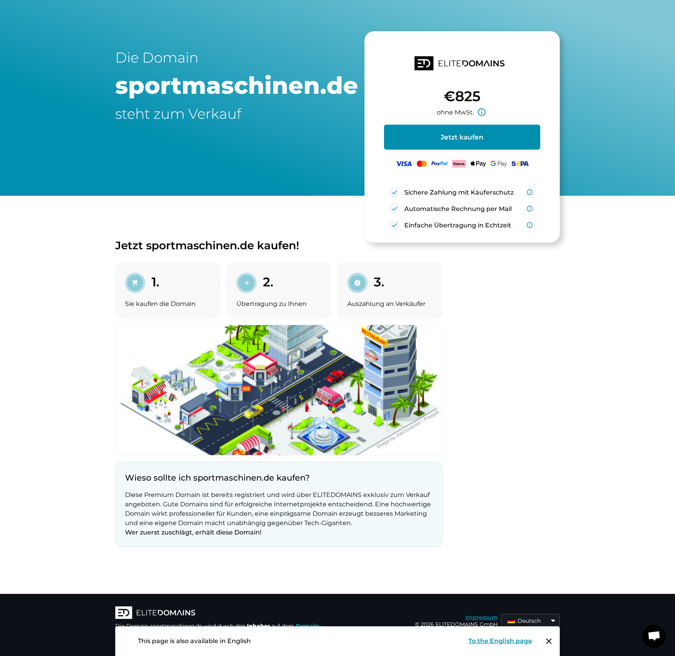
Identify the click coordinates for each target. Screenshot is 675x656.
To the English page (500, 641)
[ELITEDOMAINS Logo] (232, 613)
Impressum (481, 617)
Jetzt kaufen (462, 137)
